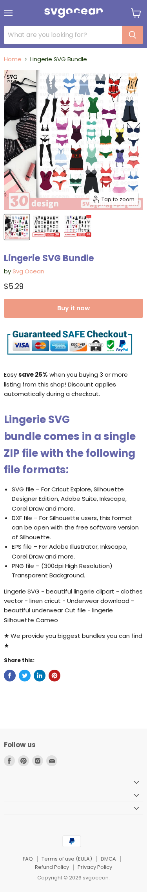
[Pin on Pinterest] (54, 675)
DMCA (108, 859)
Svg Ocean (28, 271)
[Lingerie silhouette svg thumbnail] (46, 227)
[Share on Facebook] (10, 675)
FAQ (28, 859)
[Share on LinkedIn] (39, 675)
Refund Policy (52, 867)
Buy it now (73, 308)
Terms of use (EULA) (67, 859)
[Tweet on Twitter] (25, 675)
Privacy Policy (95, 867)
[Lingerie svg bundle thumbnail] (16, 227)
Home (13, 59)
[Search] (132, 35)
